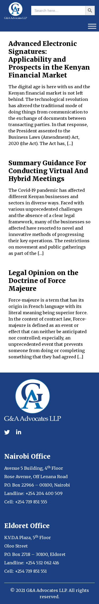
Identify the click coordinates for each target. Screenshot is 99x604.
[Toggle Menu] (92, 26)
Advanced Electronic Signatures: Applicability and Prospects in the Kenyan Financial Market (49, 59)
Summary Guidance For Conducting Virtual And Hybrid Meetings (48, 171)
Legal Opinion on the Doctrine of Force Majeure (43, 281)
